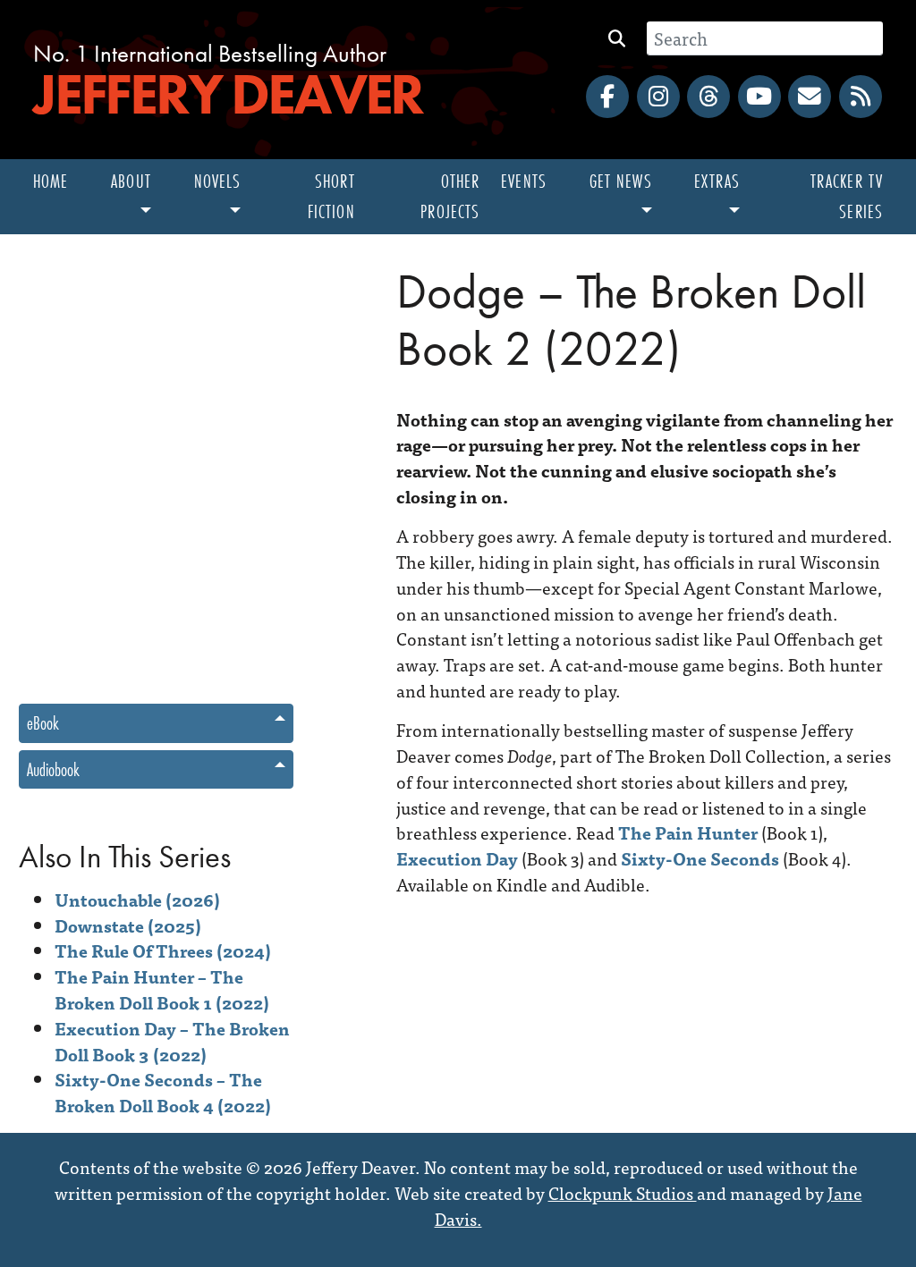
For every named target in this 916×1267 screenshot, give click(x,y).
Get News (620, 181)
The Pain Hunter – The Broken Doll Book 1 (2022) (162, 989)
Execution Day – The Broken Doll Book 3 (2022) (172, 1041)
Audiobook (53, 769)
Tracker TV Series (846, 196)
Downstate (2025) (128, 925)
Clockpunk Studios (622, 1192)
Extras (717, 181)
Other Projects (449, 196)
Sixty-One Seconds (700, 858)
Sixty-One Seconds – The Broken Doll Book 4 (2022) (163, 1092)
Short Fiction (331, 196)
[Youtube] (759, 96)
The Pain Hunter (688, 832)
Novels (218, 181)
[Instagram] (658, 96)
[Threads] (708, 96)
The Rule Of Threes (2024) (163, 950)
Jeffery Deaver (227, 94)
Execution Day (457, 858)
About (131, 181)
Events (524, 181)
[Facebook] (607, 96)
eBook (43, 723)
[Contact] (809, 96)
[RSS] (860, 96)
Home (50, 181)
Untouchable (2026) (137, 899)
